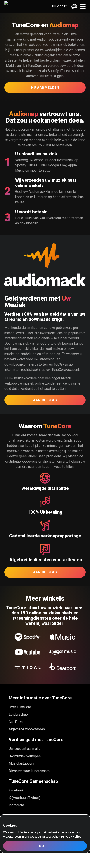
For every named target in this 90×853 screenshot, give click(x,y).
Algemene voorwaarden (27, 729)
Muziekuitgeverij (21, 763)
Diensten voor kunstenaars (29, 771)
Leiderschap (18, 714)
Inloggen (60, 6)
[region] (45, 833)
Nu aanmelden (45, 87)
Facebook (16, 790)
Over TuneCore (20, 707)
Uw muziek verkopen (25, 756)
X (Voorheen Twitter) (24, 798)
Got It (45, 846)
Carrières (16, 722)
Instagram (16, 805)
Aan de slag (45, 400)
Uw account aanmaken (25, 749)
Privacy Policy (71, 836)
